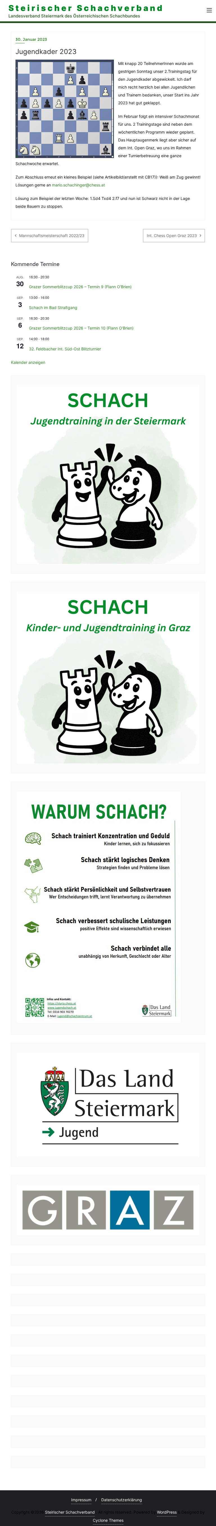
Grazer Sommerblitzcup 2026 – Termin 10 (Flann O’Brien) (81, 328)
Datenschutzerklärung (121, 1499)
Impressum (81, 1499)
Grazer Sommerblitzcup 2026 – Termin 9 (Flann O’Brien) (80, 286)
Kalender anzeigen (28, 362)
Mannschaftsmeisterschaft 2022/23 (51, 235)
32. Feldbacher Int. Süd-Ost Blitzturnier (65, 348)
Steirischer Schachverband (70, 1512)
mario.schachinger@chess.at (78, 184)
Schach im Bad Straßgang (53, 307)
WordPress (167, 1512)
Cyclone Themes (108, 1520)
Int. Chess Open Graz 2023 (172, 235)
